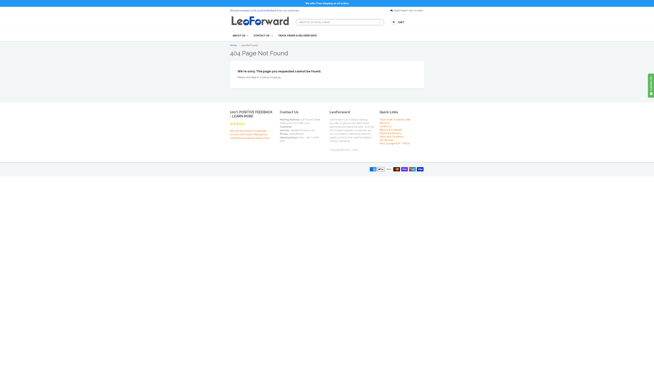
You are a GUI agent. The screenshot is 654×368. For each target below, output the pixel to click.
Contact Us (261, 35)
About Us (239, 35)
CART (401, 22)
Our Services (386, 140)
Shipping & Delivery (390, 133)
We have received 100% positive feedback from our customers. (265, 10)
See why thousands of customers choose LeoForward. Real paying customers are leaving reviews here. (249, 134)
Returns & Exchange (390, 129)
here (253, 77)
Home (233, 45)
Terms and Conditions (391, 136)
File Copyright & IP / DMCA (394, 143)
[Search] (380, 22)
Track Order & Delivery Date (297, 35)
